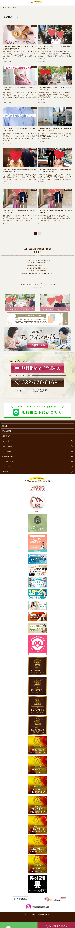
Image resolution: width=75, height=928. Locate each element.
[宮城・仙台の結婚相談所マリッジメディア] (37, 3)
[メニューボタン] (72, 3)
